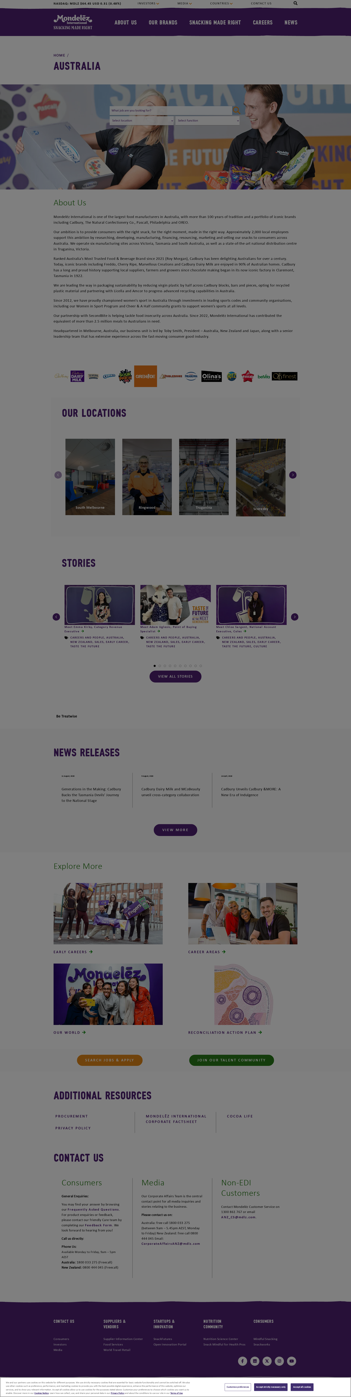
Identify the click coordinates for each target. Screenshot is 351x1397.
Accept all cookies (302, 1387)
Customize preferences (238, 1387)
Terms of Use (176, 1393)
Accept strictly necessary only (271, 1387)
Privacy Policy (117, 1393)
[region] (175, 1387)
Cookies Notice (41, 1393)
